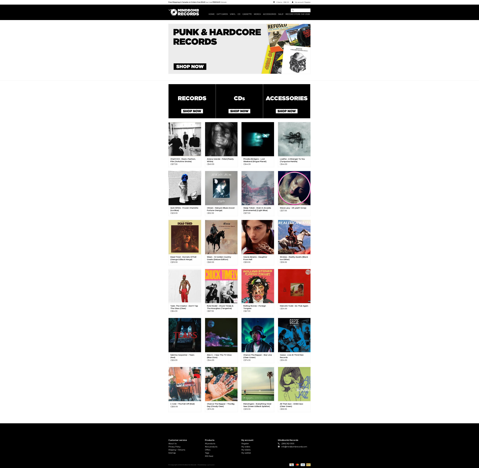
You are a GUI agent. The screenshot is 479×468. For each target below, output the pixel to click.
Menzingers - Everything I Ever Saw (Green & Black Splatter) (257, 405)
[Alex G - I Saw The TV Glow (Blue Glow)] (221, 335)
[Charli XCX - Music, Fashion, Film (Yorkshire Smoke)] (184, 139)
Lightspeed (210, 465)
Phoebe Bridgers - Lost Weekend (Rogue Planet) (254, 160)
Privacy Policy (174, 447)
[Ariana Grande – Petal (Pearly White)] (221, 139)
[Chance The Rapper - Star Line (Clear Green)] (257, 335)
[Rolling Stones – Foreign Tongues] (257, 286)
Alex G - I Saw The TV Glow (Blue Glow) (219, 356)
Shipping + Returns (176, 450)
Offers (207, 450)
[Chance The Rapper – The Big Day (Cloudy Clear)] (221, 384)
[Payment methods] (291, 465)
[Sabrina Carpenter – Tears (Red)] (184, 335)
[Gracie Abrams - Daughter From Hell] (257, 237)
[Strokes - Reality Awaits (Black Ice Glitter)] (294, 237)
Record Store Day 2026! (298, 14)
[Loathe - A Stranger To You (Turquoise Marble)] (294, 139)
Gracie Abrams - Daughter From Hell (255, 258)
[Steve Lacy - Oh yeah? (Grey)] (294, 188)
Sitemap (172, 453)
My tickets (245, 450)
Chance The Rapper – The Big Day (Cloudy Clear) (220, 405)
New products (211, 447)
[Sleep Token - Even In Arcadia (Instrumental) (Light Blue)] (257, 188)
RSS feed (209, 456)
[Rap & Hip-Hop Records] (239, 49)
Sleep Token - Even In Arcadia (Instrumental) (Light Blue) (257, 209)
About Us (172, 443)
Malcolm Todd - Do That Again (294, 306)
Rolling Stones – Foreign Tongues (254, 307)
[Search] (292, 10)
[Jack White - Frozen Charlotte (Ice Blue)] (184, 188)
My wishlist (246, 453)
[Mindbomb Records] (183, 12)
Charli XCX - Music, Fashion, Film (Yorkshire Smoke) (183, 160)
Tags (207, 453)
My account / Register (303, 2)
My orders (245, 447)
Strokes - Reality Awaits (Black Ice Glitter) (294, 258)
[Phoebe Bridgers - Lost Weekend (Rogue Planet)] (257, 139)
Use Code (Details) (197, 2)
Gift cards (222, 14)
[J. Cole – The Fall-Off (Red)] (184, 384)
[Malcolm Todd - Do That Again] (294, 286)
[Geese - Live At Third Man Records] (294, 335)
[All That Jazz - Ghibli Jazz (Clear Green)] (294, 384)
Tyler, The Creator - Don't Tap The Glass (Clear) (184, 307)
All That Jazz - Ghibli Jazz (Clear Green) (291, 405)
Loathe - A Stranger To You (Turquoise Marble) (292, 160)
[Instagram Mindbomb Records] (244, 429)
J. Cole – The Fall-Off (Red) (182, 404)
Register (245, 443)
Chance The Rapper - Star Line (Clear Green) (257, 356)
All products (210, 443)
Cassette (247, 14)
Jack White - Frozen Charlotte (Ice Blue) (184, 209)
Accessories (269, 14)
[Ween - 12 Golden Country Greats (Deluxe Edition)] (221, 237)
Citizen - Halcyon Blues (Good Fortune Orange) (220, 209)
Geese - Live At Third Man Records (292, 356)
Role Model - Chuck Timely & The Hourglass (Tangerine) (220, 307)
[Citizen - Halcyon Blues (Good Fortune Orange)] (221, 188)
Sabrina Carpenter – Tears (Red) (182, 356)
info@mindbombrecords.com (294, 447)
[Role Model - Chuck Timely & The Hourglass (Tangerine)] (221, 286)
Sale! (280, 14)
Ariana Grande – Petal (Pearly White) (220, 160)
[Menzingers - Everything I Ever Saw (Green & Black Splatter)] (257, 384)
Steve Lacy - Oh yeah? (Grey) (293, 208)
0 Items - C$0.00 (282, 2)
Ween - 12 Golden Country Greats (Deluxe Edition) (219, 258)
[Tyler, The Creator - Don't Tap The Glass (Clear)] (184, 286)
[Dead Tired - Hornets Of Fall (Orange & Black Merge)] (184, 237)
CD (239, 14)
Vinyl (233, 14)
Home (212, 14)
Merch (257, 14)
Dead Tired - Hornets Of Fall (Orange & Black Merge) (183, 258)
